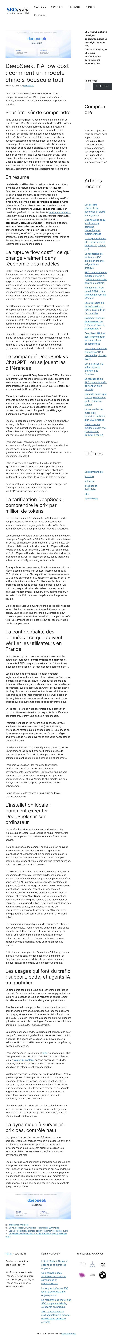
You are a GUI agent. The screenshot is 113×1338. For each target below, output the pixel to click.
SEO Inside (54, 1228)
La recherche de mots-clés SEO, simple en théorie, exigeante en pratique (94, 260)
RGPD (9, 1253)
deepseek (19, 1228)
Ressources (74, 7)
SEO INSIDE (40, 7)
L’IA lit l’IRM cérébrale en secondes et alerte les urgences (54, 1265)
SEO (44, 1053)
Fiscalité (89, 476)
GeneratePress (68, 1333)
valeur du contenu (24, 1060)
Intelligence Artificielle (18, 1225)
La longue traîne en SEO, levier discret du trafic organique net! (55, 1292)
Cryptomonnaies (94, 471)
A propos (90, 7)
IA (26, 1228)
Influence (90, 481)
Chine (11, 1228)
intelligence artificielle (38, 1228)
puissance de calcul (60, 212)
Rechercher (91, 80)
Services (55, 7)
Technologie (91, 498)
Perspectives (40, 15)
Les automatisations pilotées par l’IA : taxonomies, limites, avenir (38, 1231)
